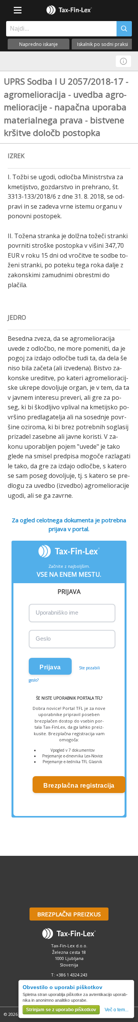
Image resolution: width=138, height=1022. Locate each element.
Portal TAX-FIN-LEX (69, 10)
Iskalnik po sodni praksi (102, 44)
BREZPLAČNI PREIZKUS (69, 914)
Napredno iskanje (38, 44)
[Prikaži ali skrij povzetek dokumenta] (123, 61)
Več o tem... (116, 1009)
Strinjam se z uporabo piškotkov (61, 1009)
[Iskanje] (124, 28)
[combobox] (59, 28)
